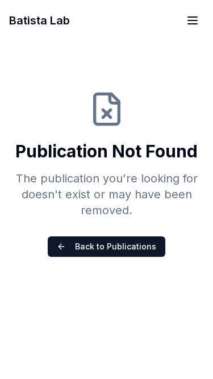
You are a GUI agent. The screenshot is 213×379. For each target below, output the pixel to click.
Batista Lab (39, 20)
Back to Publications (115, 246)
